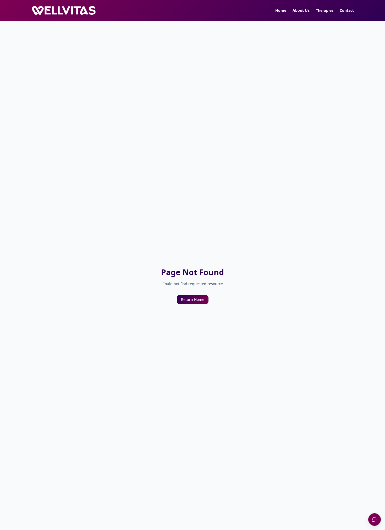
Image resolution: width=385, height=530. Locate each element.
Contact (347, 10)
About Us (301, 10)
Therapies (324, 10)
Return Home (192, 299)
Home (280, 10)
